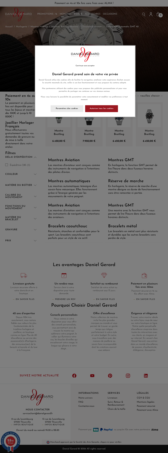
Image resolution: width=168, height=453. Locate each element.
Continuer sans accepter (85, 66)
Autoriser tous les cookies (102, 108)
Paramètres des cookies (67, 108)
